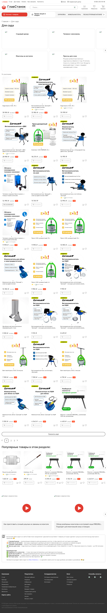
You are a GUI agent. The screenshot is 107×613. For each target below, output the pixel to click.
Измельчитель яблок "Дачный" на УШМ (44, 414)
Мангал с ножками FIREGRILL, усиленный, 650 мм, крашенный (75, 473)
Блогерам (47, 582)
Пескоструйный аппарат (92, 14)
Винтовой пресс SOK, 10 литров (13, 370)
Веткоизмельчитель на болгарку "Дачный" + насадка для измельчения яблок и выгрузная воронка (43, 327)
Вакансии (5, 591)
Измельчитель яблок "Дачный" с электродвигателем (13, 283)
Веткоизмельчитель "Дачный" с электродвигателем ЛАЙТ (41, 194)
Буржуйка (62, 14)
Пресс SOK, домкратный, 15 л (41, 238)
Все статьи (70, 577)
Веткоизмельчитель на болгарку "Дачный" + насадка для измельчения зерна (72, 327)
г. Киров (4, 2)
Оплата (23, 2)
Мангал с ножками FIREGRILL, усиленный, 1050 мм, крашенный (73, 415)
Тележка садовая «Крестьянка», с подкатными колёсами (13, 239)
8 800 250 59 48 (99, 2)
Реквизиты (5, 584)
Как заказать (32, 2)
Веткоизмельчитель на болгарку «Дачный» (42, 371)
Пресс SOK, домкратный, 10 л (69, 238)
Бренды (4, 579)
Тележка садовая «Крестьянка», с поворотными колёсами (13, 194)
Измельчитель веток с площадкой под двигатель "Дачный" (72, 150)
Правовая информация (9, 587)
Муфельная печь (74, 14)
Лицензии (5, 582)
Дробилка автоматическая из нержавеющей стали (12, 327)
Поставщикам (48, 579)
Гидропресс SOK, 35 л (67, 106)
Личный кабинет (30, 577)
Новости (69, 584)
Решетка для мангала (9, 472)
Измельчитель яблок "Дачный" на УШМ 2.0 (15, 415)
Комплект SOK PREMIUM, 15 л (40, 150)
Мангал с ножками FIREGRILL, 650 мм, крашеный (54, 473)
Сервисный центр (30, 591)
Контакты (40, 2)
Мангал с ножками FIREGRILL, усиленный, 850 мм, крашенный (96, 473)
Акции (27, 596)
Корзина (27, 579)
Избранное (28, 582)
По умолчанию (6, 74)
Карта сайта (6, 595)
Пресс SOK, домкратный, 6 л (41, 282)
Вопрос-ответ (29, 598)
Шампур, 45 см (28, 472)
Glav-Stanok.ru (33, 560)
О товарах (70, 582)
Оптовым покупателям (51, 577)
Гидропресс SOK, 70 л (9, 106)
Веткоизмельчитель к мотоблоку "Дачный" (71, 194)
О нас (10, 2)
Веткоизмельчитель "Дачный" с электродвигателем (41, 106)
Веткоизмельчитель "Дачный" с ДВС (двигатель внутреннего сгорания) (14, 150)
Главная (6, 21)
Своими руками (72, 579)
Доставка (17, 2)
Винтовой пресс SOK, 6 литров (70, 370)
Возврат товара (29, 589)
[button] (17, 440)
